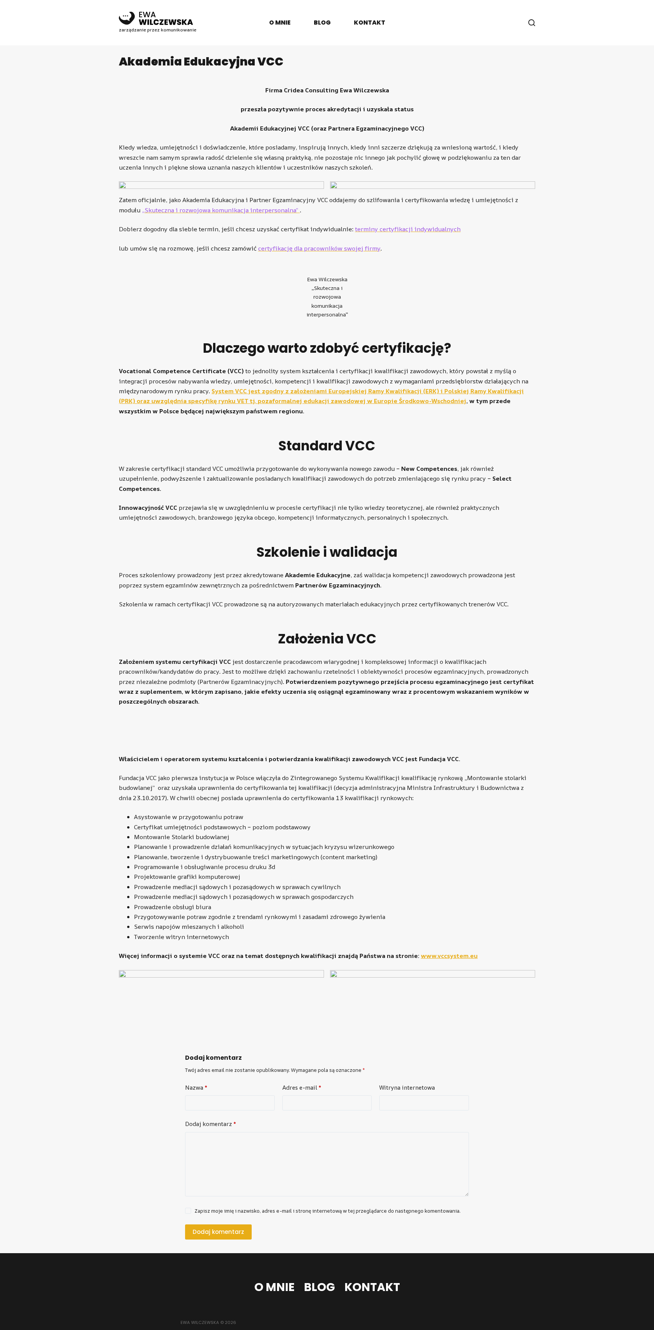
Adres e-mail (301, 1088)
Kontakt (369, 22)
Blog (322, 22)
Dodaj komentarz (210, 1124)
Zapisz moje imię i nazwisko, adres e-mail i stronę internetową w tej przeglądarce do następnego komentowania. (328, 1210)
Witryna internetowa (407, 1088)
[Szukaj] (531, 22)
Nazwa (196, 1088)
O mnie (280, 22)
